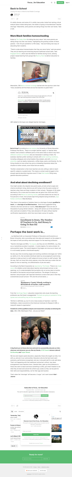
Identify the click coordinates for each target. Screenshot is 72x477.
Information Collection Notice (35, 439)
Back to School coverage (29, 85)
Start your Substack (32, 470)
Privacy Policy (46, 439)
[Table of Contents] (2, 238)
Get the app (43, 470)
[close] (49, 415)
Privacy (35, 467)
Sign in (67, 2)
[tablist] (17, 411)
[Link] (8, 36)
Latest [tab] (15, 411)
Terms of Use (42, 437)
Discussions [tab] (21, 411)
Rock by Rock (40, 56)
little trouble (45, 173)
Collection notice (45, 467)
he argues (33, 244)
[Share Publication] (54, 2)
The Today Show (21, 39)
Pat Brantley (14, 352)
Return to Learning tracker (29, 194)
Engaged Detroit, (15, 53)
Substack (29, 474)
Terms (39, 467)
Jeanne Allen (17, 14)
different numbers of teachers (19, 155)
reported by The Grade (42, 266)
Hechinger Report (22, 293)
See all (13, 446)
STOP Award (45, 350)
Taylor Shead (25, 352)
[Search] (51, 2)
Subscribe (60, 2)
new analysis (33, 148)
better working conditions (50, 157)
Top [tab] (12, 411)
